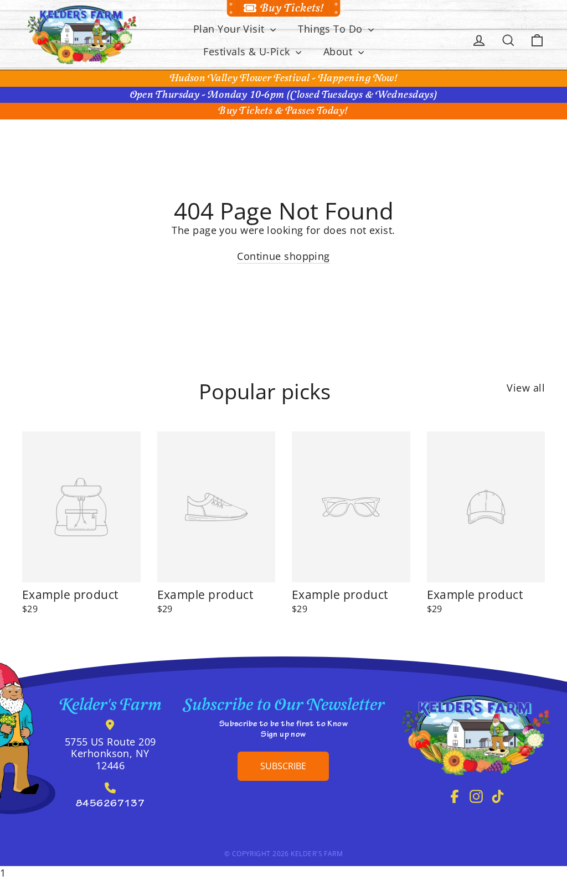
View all (526, 387)
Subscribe (283, 766)
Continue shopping (283, 256)
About (339, 51)
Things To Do (331, 28)
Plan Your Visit (230, 28)
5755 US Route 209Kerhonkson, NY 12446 (110, 753)
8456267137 (110, 805)
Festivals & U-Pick (248, 51)
